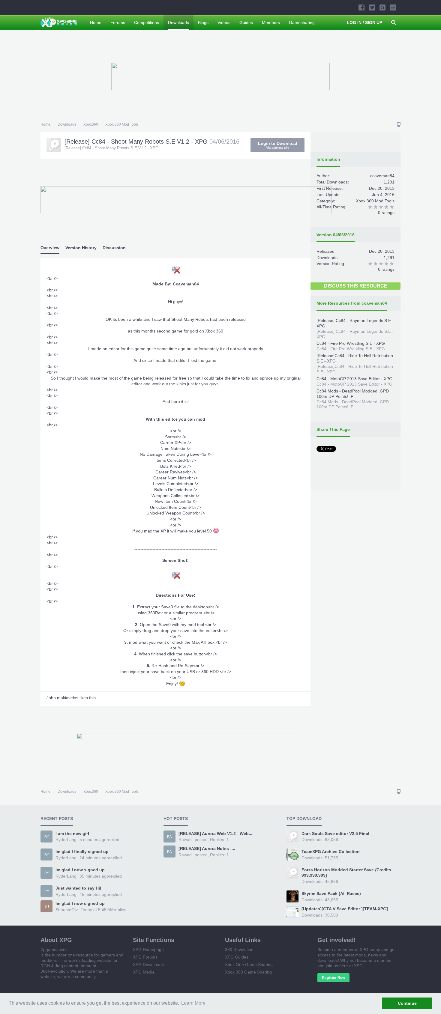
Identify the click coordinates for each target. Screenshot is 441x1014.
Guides (246, 22)
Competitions (146, 22)
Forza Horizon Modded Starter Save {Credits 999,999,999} (346, 872)
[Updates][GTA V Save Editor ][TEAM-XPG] (345, 908)
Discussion (114, 247)
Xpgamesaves (54, 949)
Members (271, 22)
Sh (46, 906)
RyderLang (66, 839)
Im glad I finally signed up (82, 851)
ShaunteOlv (67, 909)
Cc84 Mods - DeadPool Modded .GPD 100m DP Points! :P (352, 394)
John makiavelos (62, 697)
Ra (169, 836)
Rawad (185, 839)
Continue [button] (407, 1003)
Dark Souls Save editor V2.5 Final (335, 833)
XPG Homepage (148, 949)
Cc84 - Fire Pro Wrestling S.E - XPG (350, 343)
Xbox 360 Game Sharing (248, 972)
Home (95, 22)
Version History (81, 247)
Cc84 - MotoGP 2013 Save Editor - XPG (354, 378)
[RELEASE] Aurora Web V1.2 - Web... (215, 833)
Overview (49, 247)
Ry (46, 836)
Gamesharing (302, 22)
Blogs (203, 22)
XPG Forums (145, 957)
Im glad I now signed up (80, 869)
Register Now (333, 978)
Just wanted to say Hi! (78, 888)
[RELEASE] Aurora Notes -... (206, 848)
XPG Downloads (148, 964)
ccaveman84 (382, 175)
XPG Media (143, 972)
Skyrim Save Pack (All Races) (331, 893)
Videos (224, 22)
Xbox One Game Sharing (249, 964)
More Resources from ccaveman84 (351, 303)
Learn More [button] (193, 1003)
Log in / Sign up (364, 22)
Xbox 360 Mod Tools (375, 200)
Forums (117, 22)
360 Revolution (239, 949)
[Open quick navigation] (398, 124)
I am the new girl (72, 833)
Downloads (178, 22)
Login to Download (277, 145)
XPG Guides (236, 957)
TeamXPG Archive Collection (331, 851)
